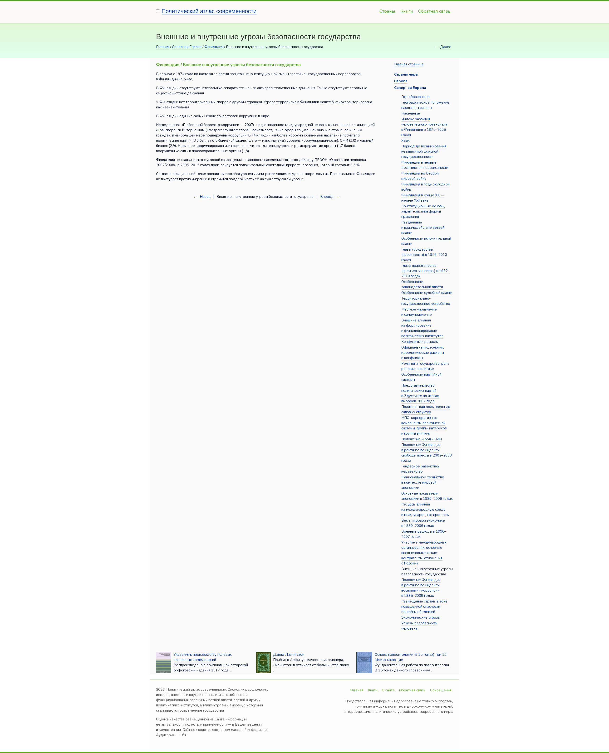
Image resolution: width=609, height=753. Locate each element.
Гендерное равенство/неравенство (420, 469)
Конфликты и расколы (419, 341)
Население (410, 113)
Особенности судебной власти (426, 292)
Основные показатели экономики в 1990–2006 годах (427, 496)
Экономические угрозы (420, 617)
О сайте (388, 690)
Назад (205, 196)
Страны (387, 11)
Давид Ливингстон (288, 654)
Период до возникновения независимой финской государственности (424, 151)
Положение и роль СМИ (421, 439)
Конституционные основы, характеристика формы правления (423, 211)
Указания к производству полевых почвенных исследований (203, 657)
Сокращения (441, 690)
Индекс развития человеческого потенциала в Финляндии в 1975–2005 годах (424, 127)
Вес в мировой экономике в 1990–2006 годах (423, 523)
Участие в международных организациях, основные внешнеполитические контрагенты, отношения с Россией (424, 553)
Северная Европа (186, 46)
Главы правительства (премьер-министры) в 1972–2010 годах (425, 270)
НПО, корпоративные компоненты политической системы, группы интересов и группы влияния (424, 425)
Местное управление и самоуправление (419, 312)
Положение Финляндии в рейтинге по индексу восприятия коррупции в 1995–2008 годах (421, 588)
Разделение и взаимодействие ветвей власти (422, 227)
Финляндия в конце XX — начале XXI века (422, 198)
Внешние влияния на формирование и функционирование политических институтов (422, 328)
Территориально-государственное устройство (425, 301)
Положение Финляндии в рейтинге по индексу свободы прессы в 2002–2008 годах (426, 452)
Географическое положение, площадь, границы (425, 105)
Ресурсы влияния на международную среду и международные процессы (425, 509)
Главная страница (408, 64)
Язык (405, 140)
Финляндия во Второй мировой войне (420, 176)
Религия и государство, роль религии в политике (425, 366)
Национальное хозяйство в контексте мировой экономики (422, 482)
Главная (162, 46)
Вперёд (327, 196)
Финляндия (213, 46)
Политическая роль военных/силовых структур (425, 409)
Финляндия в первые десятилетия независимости (424, 165)
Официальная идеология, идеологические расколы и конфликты (422, 352)
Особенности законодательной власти (422, 284)
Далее (445, 46)
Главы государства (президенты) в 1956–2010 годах (424, 254)
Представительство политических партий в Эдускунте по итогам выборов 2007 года (420, 393)
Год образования (415, 96)
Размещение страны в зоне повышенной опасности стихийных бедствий (424, 606)
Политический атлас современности (209, 11)
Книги (406, 11)
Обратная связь (434, 11)
